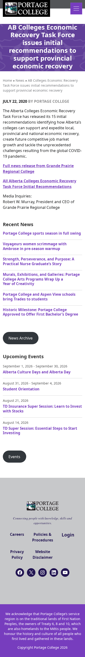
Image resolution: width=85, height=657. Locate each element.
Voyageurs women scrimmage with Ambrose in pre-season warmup (35, 246)
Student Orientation (21, 389)
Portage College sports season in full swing (42, 233)
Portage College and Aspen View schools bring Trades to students (39, 296)
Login (68, 535)
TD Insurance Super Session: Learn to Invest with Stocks (42, 408)
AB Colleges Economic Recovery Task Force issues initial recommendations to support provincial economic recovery (40, 85)
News (20, 80)
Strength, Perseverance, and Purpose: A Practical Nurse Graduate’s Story (38, 261)
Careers (17, 534)
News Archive (20, 338)
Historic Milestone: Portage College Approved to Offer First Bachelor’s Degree (40, 312)
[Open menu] (76, 8)
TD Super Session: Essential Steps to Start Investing (40, 430)
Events (14, 456)
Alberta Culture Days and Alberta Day (37, 372)
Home (7, 80)
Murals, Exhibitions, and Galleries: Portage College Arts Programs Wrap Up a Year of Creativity (41, 279)
